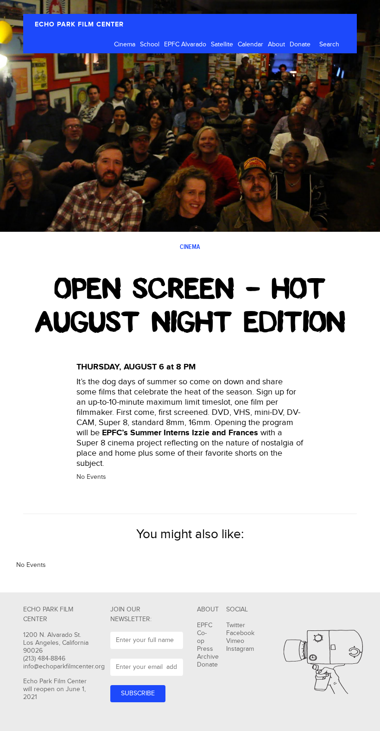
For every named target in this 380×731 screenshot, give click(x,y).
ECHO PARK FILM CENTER (79, 24)
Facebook (240, 633)
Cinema (124, 44)
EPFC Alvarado (185, 44)
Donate (300, 44)
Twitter (235, 625)
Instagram (240, 649)
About (276, 44)
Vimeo (235, 641)
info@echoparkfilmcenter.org (64, 666)
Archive (208, 657)
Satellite (222, 44)
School (149, 44)
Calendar (250, 44)
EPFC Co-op (204, 633)
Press (205, 649)
